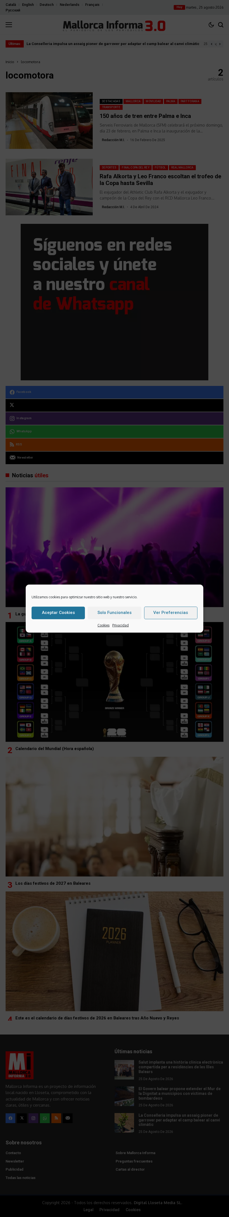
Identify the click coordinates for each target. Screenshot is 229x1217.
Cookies (103, 625)
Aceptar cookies (58, 612)
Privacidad (120, 625)
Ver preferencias (170, 612)
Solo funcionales (114, 612)
